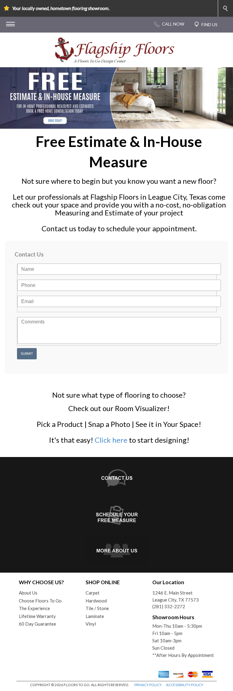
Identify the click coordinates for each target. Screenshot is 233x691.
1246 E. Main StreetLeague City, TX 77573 (175, 596)
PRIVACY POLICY (148, 684)
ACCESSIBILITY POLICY (184, 684)
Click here (111, 439)
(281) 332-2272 (168, 606)
